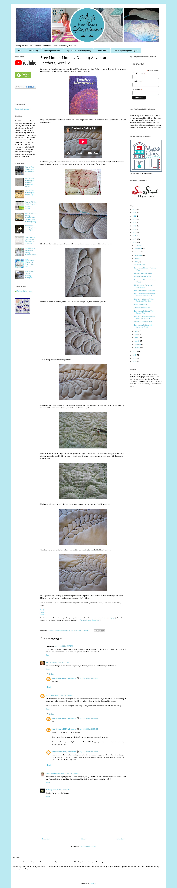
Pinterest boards (85, 620)
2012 (135, 355)
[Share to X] (99, 630)
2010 (135, 361)
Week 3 (42, 612)
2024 (135, 212)
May (136, 334)
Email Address (138, 73)
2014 (135, 242)
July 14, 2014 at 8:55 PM (64, 646)
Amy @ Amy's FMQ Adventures (64, 678)
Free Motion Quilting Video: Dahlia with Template (144, 300)
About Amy (33, 51)
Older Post (120, 839)
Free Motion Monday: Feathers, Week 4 (145, 269)
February (138, 344)
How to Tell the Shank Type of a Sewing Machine (30, 205)
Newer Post (46, 839)
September (138, 255)
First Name (137, 81)
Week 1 (42, 610)
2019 (135, 226)
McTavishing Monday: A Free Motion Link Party (29, 263)
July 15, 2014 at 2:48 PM (61, 790)
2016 (135, 236)
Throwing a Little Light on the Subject (30, 228)
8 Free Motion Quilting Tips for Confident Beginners (30, 240)
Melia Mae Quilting (53, 773)
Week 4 (42, 614)
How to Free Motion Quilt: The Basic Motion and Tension (29, 182)
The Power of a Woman (142, 308)
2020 (135, 222)
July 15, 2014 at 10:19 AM (89, 718)
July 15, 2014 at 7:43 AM (60, 662)
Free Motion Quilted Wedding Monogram (29, 274)
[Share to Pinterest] (104, 630)
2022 (135, 216)
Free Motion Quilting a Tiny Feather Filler (144, 312)
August (137, 258)
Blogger (92, 883)
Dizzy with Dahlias (140, 304)
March (137, 341)
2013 (135, 352)
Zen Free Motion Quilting (143, 273)
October (138, 252)
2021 (135, 219)
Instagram (95, 620)
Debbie (48, 662)
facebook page (110, 618)
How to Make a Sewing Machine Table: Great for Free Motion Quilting (30, 217)
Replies (51, 674)
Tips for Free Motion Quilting (79, 51)
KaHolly (49, 789)
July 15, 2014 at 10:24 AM (89, 751)
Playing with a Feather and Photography (143, 286)
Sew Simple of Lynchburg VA (125, 51)
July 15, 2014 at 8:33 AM (63, 695)
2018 (135, 229)
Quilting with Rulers (52, 51)
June (136, 331)
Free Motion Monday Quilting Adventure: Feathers (144, 317)
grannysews (50, 695)
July (136, 262)
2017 (135, 232)
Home (20, 51)
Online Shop (102, 51)
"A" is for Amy (139, 264)
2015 (135, 239)
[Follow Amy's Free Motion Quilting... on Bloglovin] (25, 88)
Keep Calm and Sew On (142, 276)
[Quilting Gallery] (23, 291)
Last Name (137, 89)
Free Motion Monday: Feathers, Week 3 (145, 281)
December (138, 245)
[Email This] (95, 630)
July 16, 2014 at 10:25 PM (89, 678)
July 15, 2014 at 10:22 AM (89, 729)
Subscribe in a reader (22, 109)
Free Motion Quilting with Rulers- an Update (143, 326)
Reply (48, 655)
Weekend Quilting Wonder (143, 321)
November (138, 248)
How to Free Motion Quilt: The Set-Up (29, 193)
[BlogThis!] (97, 630)
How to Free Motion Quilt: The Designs (29, 169)
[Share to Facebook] (102, 630)
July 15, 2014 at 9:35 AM (70, 773)
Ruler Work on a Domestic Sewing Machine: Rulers (30, 251)
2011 (135, 358)
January (137, 347)
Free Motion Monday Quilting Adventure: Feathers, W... (144, 294)
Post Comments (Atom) (88, 846)
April (137, 337)
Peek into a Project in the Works (145, 290)
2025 (135, 209)
